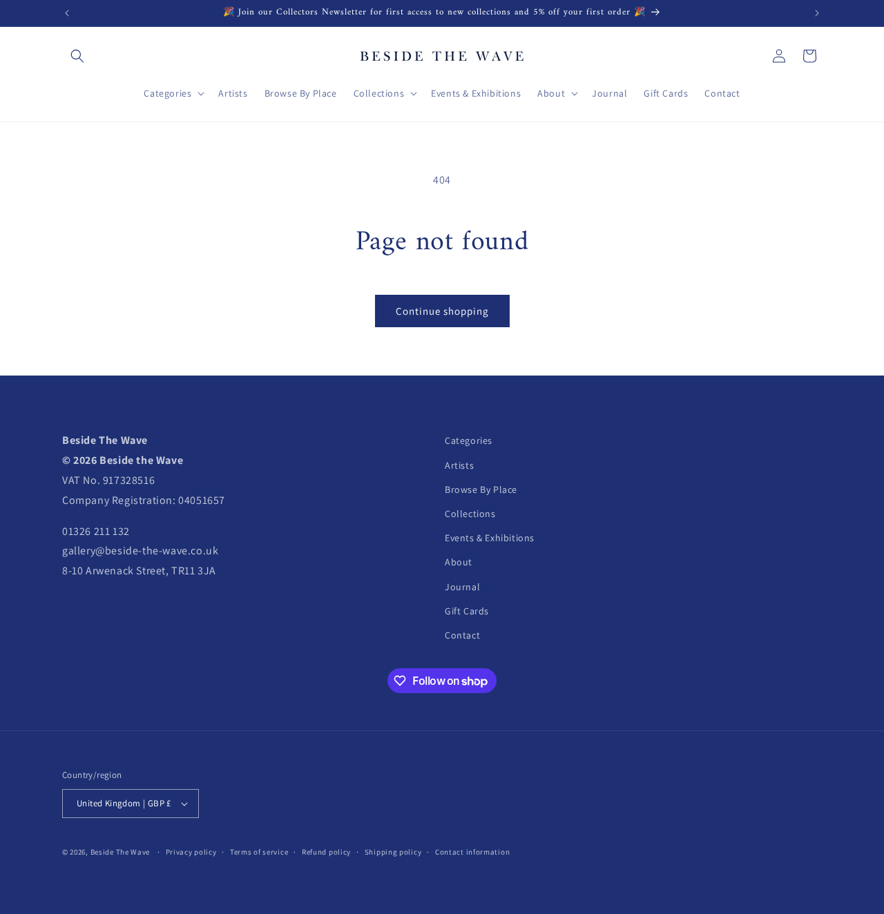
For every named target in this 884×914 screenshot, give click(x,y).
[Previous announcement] (67, 13)
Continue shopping (442, 311)
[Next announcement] (817, 13)
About (458, 562)
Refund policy (326, 852)
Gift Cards (467, 611)
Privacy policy (191, 852)
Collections (470, 513)
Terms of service (259, 852)
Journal (462, 587)
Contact (462, 635)
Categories (468, 440)
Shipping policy (393, 852)
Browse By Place (481, 489)
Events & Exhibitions (490, 538)
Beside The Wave (120, 852)
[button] (77, 56)
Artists (459, 465)
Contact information (472, 852)
